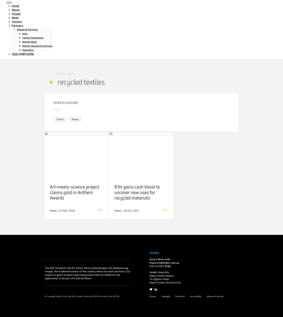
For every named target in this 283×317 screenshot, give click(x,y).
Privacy (152, 296)
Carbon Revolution (33, 37)
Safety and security (215, 296)
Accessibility (195, 296)
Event (60, 119)
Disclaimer (180, 296)
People (16, 14)
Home (15, 6)
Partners (17, 25)
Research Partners (27, 29)
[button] (9, 2)
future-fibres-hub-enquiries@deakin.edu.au (164, 261)
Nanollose (28, 50)
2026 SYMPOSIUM (23, 54)
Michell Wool (29, 41)
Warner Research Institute (37, 45)
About (16, 10)
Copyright (165, 296)
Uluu (25, 33)
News (15, 17)
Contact (17, 21)
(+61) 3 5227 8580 (160, 266)
